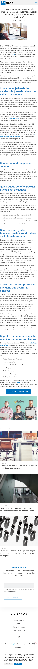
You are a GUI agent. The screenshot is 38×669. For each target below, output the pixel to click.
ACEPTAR (17, 664)
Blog (19, 623)
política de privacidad (10, 591)
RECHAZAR (8, 664)
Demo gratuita (19, 620)
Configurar (22, 660)
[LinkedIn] (19, 637)
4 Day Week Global (13, 118)
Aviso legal (17, 647)
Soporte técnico (19, 630)
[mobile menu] (35, 2)
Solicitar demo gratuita (18, 391)
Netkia (18, 382)
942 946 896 (20, 613)
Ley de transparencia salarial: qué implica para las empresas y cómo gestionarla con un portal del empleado (18, 553)
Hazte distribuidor (19, 627)
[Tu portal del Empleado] (7, 2)
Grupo (30, 643)
